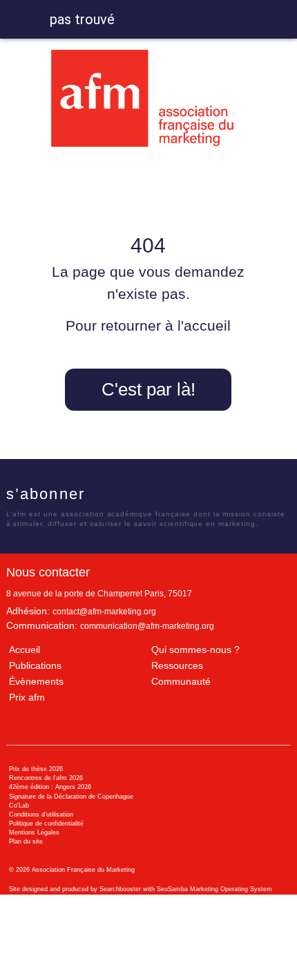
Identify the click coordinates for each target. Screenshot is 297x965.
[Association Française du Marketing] (148, 98)
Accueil (24, 649)
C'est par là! (148, 389)
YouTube (174, 496)
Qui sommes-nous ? (195, 649)
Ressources (177, 665)
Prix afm (27, 697)
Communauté (181, 681)
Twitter (124, 496)
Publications (35, 665)
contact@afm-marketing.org (104, 611)
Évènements (36, 681)
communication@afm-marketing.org (147, 626)
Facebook (99, 496)
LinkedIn (148, 496)
